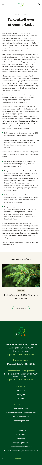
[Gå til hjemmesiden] (21, 337)
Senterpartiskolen (21, 417)
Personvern (6, 459)
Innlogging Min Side (21, 443)
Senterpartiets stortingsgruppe (21, 371)
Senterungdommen (21, 421)
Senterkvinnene (21, 409)
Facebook (21, 391)
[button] (39, 4)
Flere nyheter (21, 308)
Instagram (21, 395)
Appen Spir (21, 431)
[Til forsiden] (21, 7)
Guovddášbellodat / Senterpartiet (21, 413)
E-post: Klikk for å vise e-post (20, 355)
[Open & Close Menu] (3, 4)
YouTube (21, 399)
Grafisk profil (21, 435)
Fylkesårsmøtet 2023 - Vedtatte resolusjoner (21, 297)
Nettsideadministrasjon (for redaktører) (21, 451)
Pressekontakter (21, 360)
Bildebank (21, 439)
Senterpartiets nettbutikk (21, 447)
